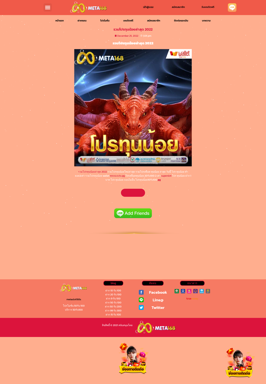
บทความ (206, 20)
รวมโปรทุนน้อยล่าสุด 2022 (92, 172)
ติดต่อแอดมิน (181, 20)
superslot (166, 176)
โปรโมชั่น (104, 20)
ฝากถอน (82, 20)
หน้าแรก (59, 20)
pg (159, 180)
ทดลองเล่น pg (117, 176)
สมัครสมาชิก (153, 20)
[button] (48, 7)
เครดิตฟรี (128, 20)
